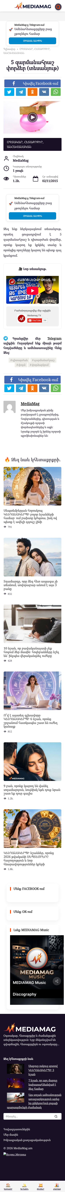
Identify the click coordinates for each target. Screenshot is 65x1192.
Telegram (54, 338)
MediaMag (30, 403)
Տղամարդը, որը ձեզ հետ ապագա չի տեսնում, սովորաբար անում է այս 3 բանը (31, 585)
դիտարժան (20, 360)
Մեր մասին (10, 1135)
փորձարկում (40, 365)
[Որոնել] (56, 1116)
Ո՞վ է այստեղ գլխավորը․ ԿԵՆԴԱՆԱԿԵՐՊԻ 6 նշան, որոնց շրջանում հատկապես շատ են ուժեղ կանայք (31, 720)
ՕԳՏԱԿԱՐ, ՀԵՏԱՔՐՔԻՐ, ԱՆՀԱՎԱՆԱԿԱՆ (25, 144)
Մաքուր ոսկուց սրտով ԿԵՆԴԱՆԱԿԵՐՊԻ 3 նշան (43, 1070)
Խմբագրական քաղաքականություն (27, 1140)
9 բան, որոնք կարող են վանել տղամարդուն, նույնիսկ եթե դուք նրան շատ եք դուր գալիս (32, 789)
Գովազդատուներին (16, 1129)
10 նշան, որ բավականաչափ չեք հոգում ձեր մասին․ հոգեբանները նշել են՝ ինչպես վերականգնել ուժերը (31, 652)
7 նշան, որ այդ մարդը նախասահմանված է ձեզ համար (42, 1084)
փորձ (21, 365)
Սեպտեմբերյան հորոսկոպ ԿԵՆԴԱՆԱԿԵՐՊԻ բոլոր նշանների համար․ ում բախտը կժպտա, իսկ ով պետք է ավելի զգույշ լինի (30, 516)
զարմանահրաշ (44, 360)
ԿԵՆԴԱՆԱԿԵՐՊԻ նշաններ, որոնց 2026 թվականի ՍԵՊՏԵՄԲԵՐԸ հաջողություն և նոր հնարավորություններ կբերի (29, 858)
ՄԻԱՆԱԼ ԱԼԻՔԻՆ (32, 40)
